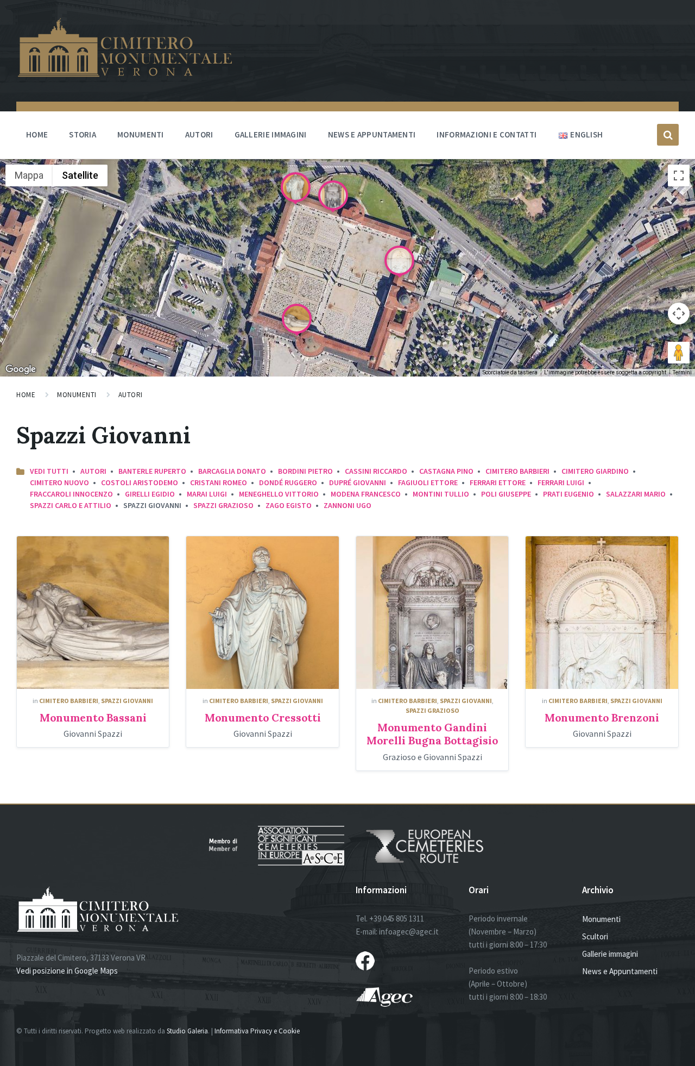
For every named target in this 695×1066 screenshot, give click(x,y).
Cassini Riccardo (376, 471)
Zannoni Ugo (347, 505)
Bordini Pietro (305, 471)
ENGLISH (586, 134)
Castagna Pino (446, 471)
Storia (82, 134)
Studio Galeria (187, 1031)
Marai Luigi (207, 494)
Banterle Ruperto (152, 471)
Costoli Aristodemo (139, 482)
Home (37, 134)
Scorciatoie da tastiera (510, 372)
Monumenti (140, 134)
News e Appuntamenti (620, 971)
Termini (682, 372)
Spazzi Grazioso (223, 505)
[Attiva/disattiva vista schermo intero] (679, 175)
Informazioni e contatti (486, 134)
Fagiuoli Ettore (428, 482)
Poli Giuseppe (506, 494)
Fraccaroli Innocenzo (71, 494)
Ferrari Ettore (498, 482)
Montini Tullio (441, 494)
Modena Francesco (366, 494)
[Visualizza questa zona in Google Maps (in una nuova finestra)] (21, 369)
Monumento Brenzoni (602, 717)
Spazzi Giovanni (127, 701)
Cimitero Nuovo (59, 482)
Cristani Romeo (218, 482)
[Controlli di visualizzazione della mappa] (679, 313)
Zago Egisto (289, 505)
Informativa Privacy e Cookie (257, 1031)
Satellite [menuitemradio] (80, 175)
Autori (199, 134)
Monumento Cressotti (263, 717)
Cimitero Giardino (595, 471)
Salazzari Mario (636, 494)
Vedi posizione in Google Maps (67, 970)
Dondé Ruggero (288, 482)
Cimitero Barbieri (517, 471)
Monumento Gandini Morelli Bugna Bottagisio (432, 734)
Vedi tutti (49, 471)
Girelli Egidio (150, 494)
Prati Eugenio (568, 494)
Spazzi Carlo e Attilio (70, 505)
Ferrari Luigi (561, 482)
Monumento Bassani (93, 717)
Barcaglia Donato (232, 471)
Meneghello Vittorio (279, 494)
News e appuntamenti (372, 134)
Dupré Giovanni (357, 482)
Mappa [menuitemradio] (29, 175)
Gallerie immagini (271, 134)
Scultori (595, 936)
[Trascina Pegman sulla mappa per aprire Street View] (679, 352)
